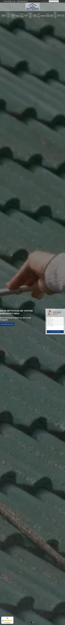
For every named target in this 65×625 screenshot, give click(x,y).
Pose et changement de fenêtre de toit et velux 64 (13, 16)
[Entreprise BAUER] (32, 7)
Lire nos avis (7, 622)
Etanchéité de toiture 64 (26, 16)
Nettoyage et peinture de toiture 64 (22, 16)
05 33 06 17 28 (10, 1)
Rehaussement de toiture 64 (43, 16)
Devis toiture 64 (62, 16)
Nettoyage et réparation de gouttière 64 (8, 15)
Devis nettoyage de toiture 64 (48, 16)
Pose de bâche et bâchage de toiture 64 (55, 15)
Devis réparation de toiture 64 (35, 16)
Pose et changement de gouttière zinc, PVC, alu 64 (30, 15)
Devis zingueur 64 (51, 16)
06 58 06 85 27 (23, 1)
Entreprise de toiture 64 (59, 16)
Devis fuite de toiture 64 (38, 16)
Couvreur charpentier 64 (3, 16)
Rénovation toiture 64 (17, 16)
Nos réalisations (7, 324)
